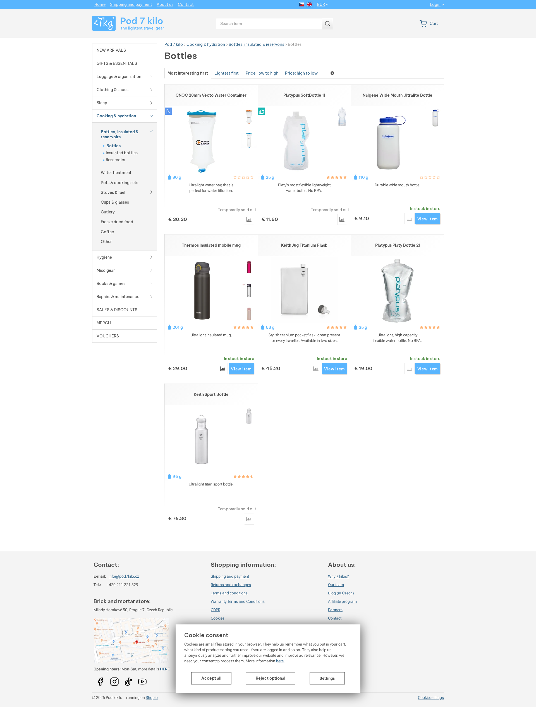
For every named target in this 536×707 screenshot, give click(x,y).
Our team (336, 584)
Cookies (217, 618)
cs (302, 4)
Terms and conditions (229, 593)
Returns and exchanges (231, 584)
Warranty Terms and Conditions (238, 601)
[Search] (327, 23)
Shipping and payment (230, 576)
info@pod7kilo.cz (124, 576)
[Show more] (151, 131)
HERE (165, 669)
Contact (334, 618)
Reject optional (270, 678)
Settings (327, 678)
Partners (335, 610)
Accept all (211, 678)
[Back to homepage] (124, 23)
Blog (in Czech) (341, 593)
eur (321, 4)
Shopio (152, 697)
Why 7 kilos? (338, 576)
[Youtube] (100, 680)
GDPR (215, 610)
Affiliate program (342, 601)
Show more (333, 73)
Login (435, 4)
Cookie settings (431, 697)
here (280, 661)
